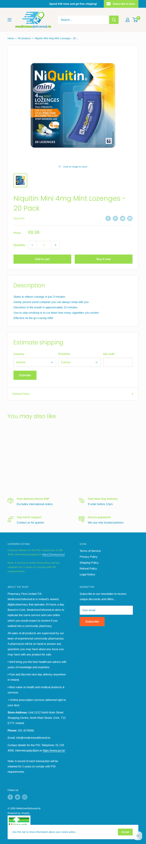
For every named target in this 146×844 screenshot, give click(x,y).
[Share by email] (130, 218)
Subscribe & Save (124, 3)
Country (18, 353)
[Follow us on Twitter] (17, 797)
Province (64, 353)
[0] (135, 19)
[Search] (114, 20)
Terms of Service (90, 550)
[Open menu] (9, 19)
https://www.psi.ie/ (53, 554)
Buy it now (104, 259)
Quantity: (19, 245)
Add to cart (42, 259)
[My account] (127, 20)
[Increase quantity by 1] (56, 245)
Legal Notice (87, 574)
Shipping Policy (89, 562)
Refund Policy (21, 393)
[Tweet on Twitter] (122, 218)
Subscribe (92, 621)
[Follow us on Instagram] (24, 797)
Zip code (108, 353)
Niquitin (18, 218)
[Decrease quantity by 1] (32, 245)
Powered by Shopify (19, 813)
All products (24, 38)
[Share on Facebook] (108, 218)
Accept (125, 832)
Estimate (25, 375)
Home (11, 38)
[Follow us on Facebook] (10, 797)
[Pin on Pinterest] (115, 218)
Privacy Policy (89, 556)
